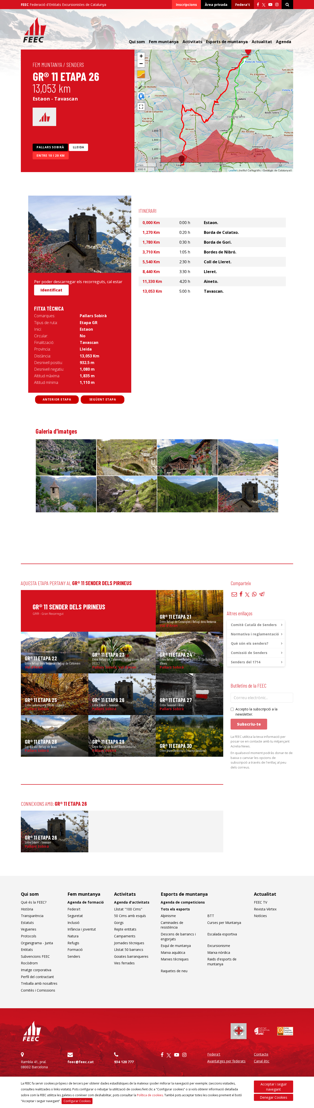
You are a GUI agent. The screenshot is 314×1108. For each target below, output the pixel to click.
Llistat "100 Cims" (128, 909)
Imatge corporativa (36, 970)
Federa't (242, 4)
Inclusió (73, 922)
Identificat (51, 290)
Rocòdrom (29, 963)
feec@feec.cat (80, 1061)
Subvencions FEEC (35, 956)
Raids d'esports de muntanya (221, 961)
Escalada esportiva (222, 934)
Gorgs (119, 922)
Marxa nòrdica (218, 952)
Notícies (260, 915)
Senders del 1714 (245, 662)
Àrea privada (216, 4)
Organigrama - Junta (37, 943)
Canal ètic (261, 1061)
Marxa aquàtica (173, 952)
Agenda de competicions (183, 902)
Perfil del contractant (37, 976)
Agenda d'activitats (131, 902)
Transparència (32, 915)
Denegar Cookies (273, 1097)
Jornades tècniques (129, 943)
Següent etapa (102, 399)
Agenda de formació (85, 902)
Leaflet (233, 170)
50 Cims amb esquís (130, 915)
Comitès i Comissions (38, 990)
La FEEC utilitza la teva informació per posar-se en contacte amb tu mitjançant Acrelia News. (260, 741)
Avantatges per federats (226, 1061)
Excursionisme (218, 945)
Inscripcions (186, 4)
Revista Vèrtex (265, 909)
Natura (72, 936)
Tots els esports (175, 909)
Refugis (73, 943)
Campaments (124, 936)
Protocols (28, 936)
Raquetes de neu (174, 971)
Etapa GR (88, 322)
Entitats (27, 949)
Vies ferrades (124, 963)
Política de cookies (150, 1095)
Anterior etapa (57, 399)
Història (27, 909)
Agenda (283, 41)
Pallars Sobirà (50, 147)
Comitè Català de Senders (254, 624)
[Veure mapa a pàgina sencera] (141, 106)
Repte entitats (125, 929)
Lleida (78, 147)
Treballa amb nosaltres (39, 983)
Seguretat (75, 915)
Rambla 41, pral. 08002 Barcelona (34, 1064)
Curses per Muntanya (224, 922)
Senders (75, 64)
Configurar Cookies (77, 1101)
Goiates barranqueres (131, 956)
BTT (210, 915)
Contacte (261, 1054)
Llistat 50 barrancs (128, 949)
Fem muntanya (47, 64)
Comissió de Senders (249, 652)
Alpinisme (168, 915)
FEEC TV (260, 902)
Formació (75, 949)
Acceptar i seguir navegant (274, 1087)
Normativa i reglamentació (255, 634)
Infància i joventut (81, 929)
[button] (248, 51)
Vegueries (28, 929)
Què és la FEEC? (33, 902)
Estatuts (27, 922)
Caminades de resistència (172, 925)
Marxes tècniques (175, 959)
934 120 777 (124, 1061)
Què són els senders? (249, 643)
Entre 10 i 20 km (51, 155)
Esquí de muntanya (176, 945)
